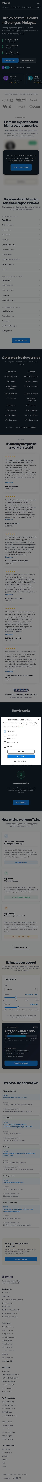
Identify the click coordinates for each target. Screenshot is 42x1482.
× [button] (38, 719)
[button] (21, 761)
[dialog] (21, 741)
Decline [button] (21, 751)
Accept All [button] (21, 756)
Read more (19, 727)
